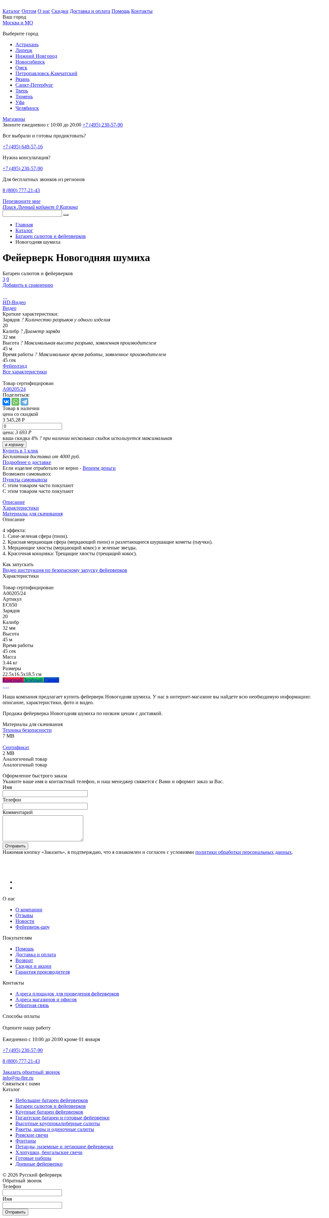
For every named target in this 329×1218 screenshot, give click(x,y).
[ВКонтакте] (6, 402)
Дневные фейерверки (39, 1164)
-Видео (14, 302)
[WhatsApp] (15, 402)
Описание (14, 502)
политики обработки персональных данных (243, 852)
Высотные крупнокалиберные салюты (57, 1123)
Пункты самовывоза (25, 479)
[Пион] (8, 685)
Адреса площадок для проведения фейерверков (67, 993)
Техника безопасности (27, 730)
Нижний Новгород (36, 56)
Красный (13, 680)
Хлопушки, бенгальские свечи (49, 1152)
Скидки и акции (33, 966)
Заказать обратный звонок (31, 1072)
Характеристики (21, 508)
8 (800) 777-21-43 (21, 190)
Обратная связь (32, 1005)
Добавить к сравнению (28, 285)
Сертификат (16, 747)
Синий (51, 680)
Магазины (14, 119)
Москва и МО (18, 22)
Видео (9, 308)
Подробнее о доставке (27, 462)
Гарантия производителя (42, 972)
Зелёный (34, 680)
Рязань (22, 79)
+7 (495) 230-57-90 (23, 168)
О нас (44, 11)
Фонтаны (25, 1141)
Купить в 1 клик (20, 450)
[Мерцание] (5, 685)
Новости (24, 921)
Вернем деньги (99, 468)
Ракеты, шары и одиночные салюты (54, 1129)
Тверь (21, 90)
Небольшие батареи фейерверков (51, 1100)
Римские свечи (31, 1135)
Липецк (23, 50)
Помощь (120, 11)
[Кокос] (6, 685)
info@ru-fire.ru (18, 1078)
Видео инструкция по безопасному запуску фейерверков (65, 570)
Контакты (142, 11)
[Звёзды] (3, 685)
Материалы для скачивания (33, 513)
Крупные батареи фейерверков (49, 1112)
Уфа (19, 102)
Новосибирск (30, 62)
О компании (28, 909)
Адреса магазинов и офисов (46, 999)
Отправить (15, 846)
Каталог (11, 11)
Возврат (24, 960)
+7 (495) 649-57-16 (23, 146)
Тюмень (24, 96)
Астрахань (27, 44)
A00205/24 (14, 389)
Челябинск (27, 108)
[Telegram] (24, 402)
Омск (21, 67)
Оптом (29, 11)
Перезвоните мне (21, 201)
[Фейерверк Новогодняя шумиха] (3, 296)
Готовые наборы (33, 1158)
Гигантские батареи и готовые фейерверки (62, 1117)
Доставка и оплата (90, 11)
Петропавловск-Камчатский (46, 73)
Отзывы (24, 915)
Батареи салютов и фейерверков (50, 1106)
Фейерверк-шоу (32, 927)
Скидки (59, 11)
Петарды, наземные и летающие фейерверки (64, 1146)
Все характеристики (25, 371)
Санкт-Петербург (34, 85)
